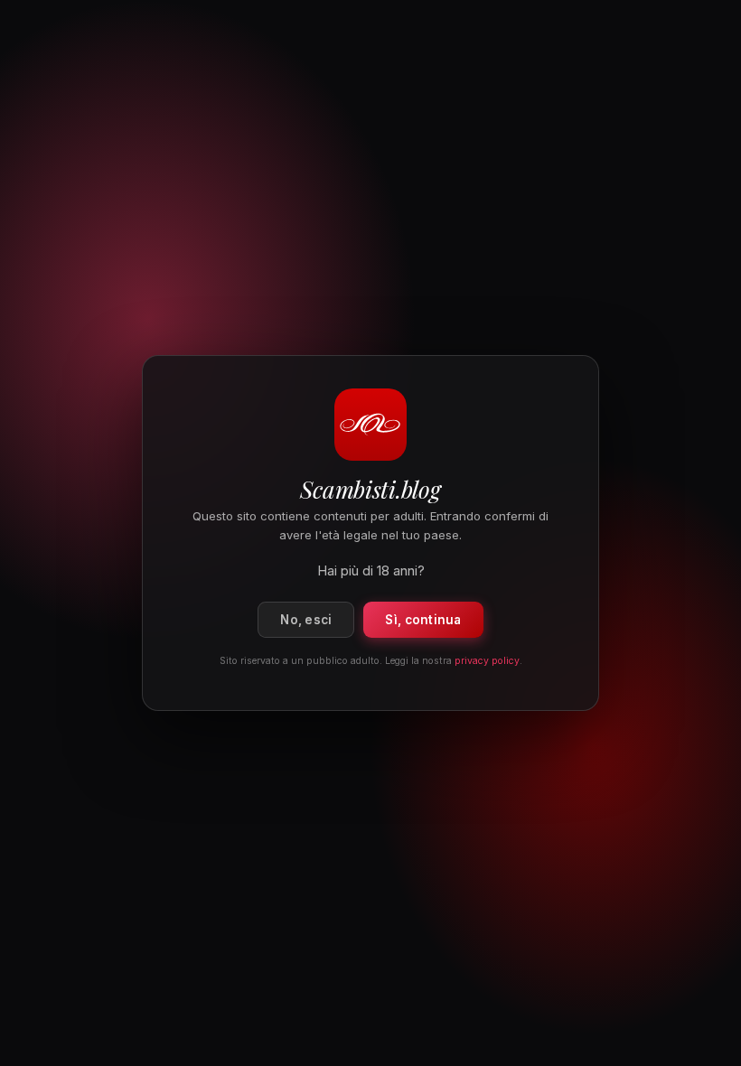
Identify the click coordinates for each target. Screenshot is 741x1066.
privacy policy (487, 661)
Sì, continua (423, 619)
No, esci (306, 619)
